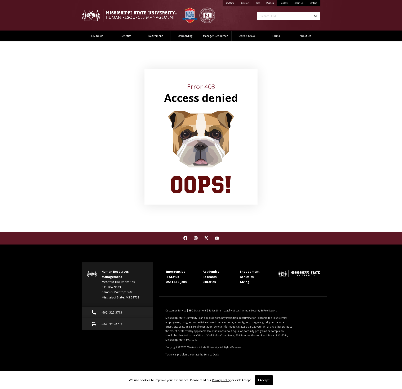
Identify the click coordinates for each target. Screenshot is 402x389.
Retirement (155, 36)
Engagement (250, 272)
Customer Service (175, 310)
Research (210, 277)
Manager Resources (215, 36)
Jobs (259, 2)
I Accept (264, 380)
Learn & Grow (246, 36)
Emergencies (175, 272)
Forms (276, 36)
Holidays (284, 2)
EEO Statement (197, 310)
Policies (271, 2)
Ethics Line (215, 310)
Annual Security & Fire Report (259, 310)
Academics (211, 272)
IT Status (172, 277)
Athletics (247, 277)
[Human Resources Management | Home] (129, 15)
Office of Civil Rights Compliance (215, 335)
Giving (244, 282)
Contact (313, 2)
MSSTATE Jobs (176, 282)
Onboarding (185, 36)
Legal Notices (232, 310)
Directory (247, 2)
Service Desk (211, 354)
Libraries (209, 282)
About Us (299, 2)
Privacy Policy (221, 380)
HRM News (96, 36)
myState (231, 2)
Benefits (126, 36)
